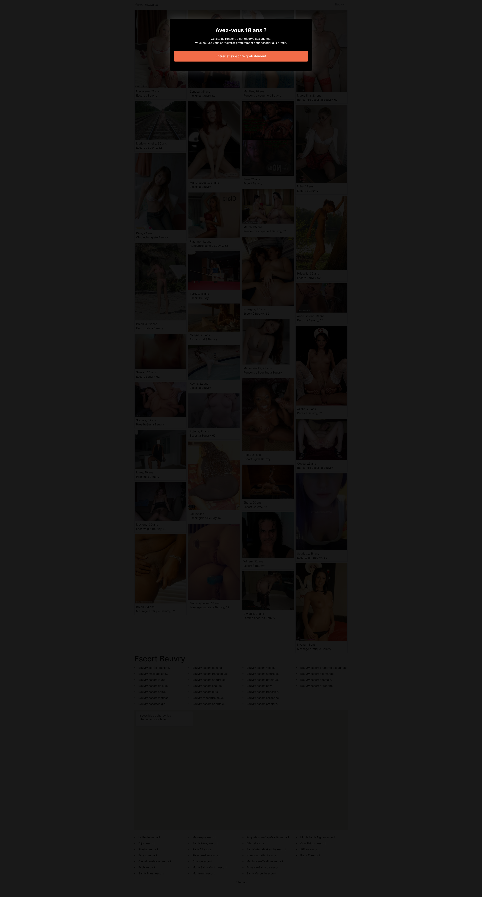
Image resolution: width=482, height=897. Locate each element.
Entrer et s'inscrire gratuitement (241, 56)
